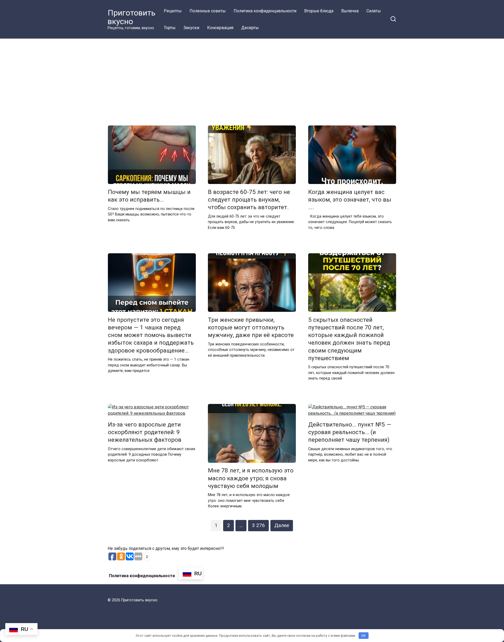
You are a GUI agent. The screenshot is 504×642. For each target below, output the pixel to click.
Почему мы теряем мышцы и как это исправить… (149, 195)
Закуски (191, 27)
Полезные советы (208, 10)
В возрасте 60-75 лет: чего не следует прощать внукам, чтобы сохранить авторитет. (249, 199)
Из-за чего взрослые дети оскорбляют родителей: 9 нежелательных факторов (144, 432)
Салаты (373, 10)
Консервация (220, 27)
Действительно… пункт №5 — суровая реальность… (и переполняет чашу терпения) (349, 432)
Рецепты (173, 10)
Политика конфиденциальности (265, 10)
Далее (281, 525)
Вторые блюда (318, 10)
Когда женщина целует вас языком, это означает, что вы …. (349, 199)
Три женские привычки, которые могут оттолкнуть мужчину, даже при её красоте (251, 327)
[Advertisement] (252, 78)
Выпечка (350, 10)
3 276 (258, 525)
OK (363, 636)
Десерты (250, 27)
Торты (170, 27)
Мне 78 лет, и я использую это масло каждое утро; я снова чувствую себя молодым (250, 478)
